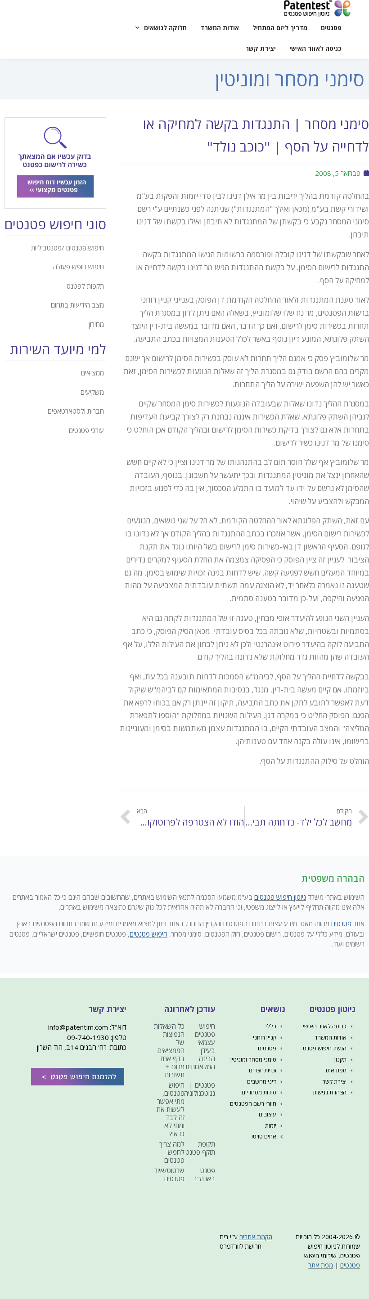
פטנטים (331, 27)
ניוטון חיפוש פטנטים (280, 897)
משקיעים (92, 392)
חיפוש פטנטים (148, 933)
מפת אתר (320, 1265)
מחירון (96, 324)
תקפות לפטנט (85, 285)
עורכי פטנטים (86, 430)
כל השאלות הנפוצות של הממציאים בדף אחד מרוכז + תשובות (169, 1050)
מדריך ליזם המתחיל (279, 27)
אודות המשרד (219, 27)
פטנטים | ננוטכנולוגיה (199, 1089)
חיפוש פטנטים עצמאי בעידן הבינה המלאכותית (200, 1046)
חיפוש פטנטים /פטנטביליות (67, 247)
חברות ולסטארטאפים (76, 410)
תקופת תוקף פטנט (200, 1147)
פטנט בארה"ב (204, 1174)
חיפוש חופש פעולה (78, 266)
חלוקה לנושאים (165, 27)
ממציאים (92, 372)
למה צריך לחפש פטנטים (171, 1152)
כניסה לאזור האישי (315, 48)
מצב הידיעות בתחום (77, 304)
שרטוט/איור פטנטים (169, 1174)
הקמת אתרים (255, 1236)
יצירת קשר (260, 48)
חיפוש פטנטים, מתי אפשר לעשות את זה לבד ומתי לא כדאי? (170, 1109)
